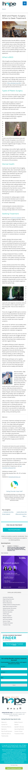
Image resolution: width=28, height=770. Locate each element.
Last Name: (3, 672)
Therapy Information (8, 623)
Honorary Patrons (6, 727)
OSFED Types (6, 613)
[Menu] (25, 3)
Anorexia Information (8, 597)
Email (2, 677)
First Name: (3, 666)
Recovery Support (7, 615)
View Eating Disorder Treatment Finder (14, 644)
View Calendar (4, 553)
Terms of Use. (22, 746)
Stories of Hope (6, 621)
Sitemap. (9, 746)
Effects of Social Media (8, 610)
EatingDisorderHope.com (14, 477)
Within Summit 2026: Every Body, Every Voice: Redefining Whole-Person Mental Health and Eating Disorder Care (16, 549)
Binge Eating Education (8, 599)
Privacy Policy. (15, 746)
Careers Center (18, 731)
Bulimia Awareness (7, 602)
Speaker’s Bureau (19, 727)
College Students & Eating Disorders (11, 604)
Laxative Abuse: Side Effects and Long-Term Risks (21, 514)
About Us (3, 722)
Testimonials (4, 736)
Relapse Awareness (7, 617)
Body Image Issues (7, 601)
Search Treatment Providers (14, 768)
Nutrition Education (7, 612)
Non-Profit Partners (6, 731)
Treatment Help (6, 624)
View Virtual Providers (14, 529)
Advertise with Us (6, 733)
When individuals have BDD (14, 83)
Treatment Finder (19, 733)
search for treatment (16, 217)
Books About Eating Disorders (10, 606)
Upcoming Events (19, 729)
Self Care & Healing (7, 619)
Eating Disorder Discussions (9, 608)
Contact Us (4, 724)
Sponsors (4, 729)
